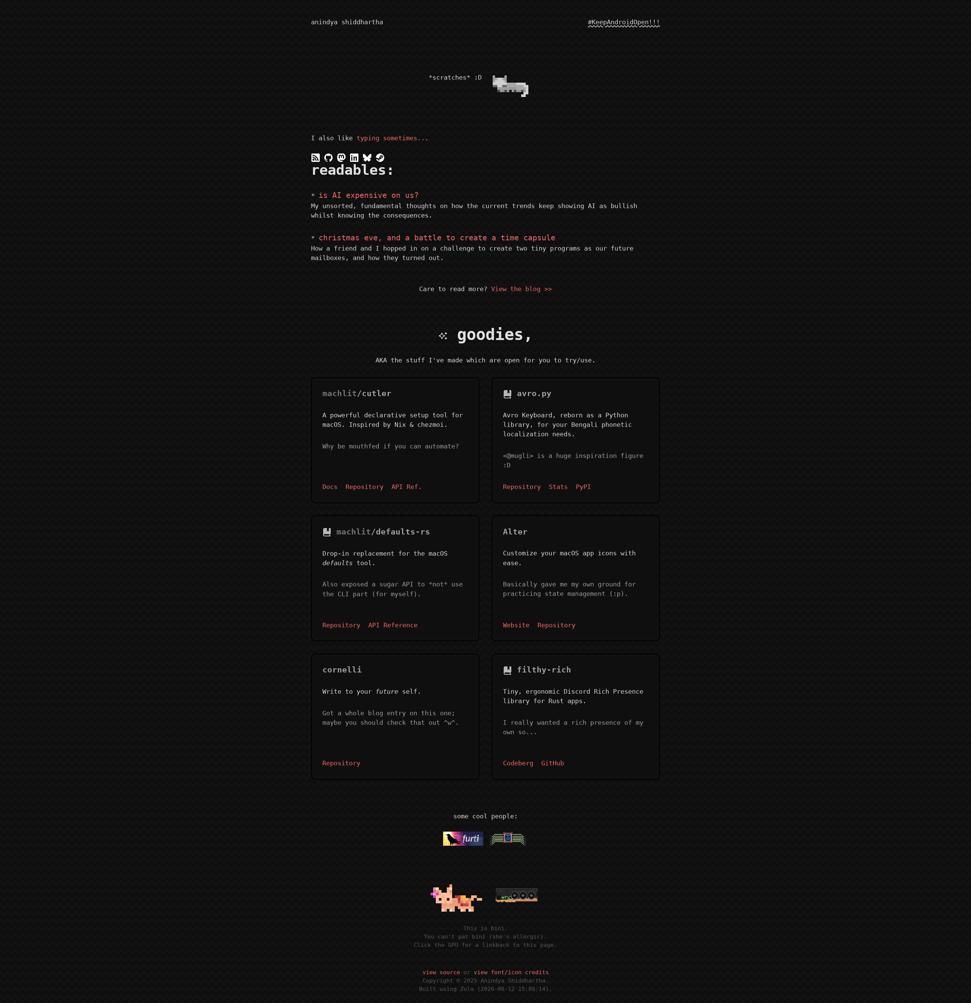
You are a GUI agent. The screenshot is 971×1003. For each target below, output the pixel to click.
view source (441, 972)
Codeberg (518, 763)
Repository (364, 487)
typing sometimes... (393, 138)
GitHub (552, 763)
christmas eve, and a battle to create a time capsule (437, 237)
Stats (558, 487)
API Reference (393, 625)
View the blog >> (521, 289)
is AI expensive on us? (369, 195)
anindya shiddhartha (347, 22)
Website (516, 625)
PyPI (583, 487)
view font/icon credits (511, 972)
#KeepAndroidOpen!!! (624, 22)
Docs (330, 487)
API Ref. (406, 487)
